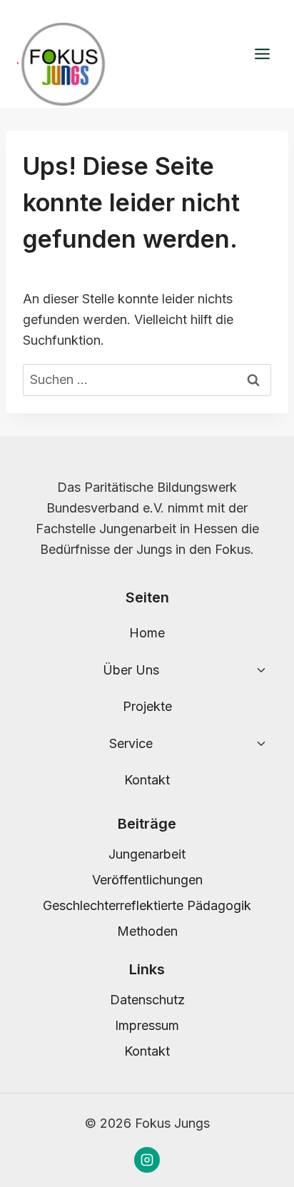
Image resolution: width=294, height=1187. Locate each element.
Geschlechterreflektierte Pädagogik (147, 905)
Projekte (147, 706)
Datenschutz (147, 999)
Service (131, 743)
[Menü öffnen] (262, 54)
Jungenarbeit (147, 854)
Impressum (147, 1025)
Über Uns (131, 669)
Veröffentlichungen (147, 879)
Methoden (147, 931)
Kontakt (147, 779)
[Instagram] (147, 1160)
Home (147, 632)
